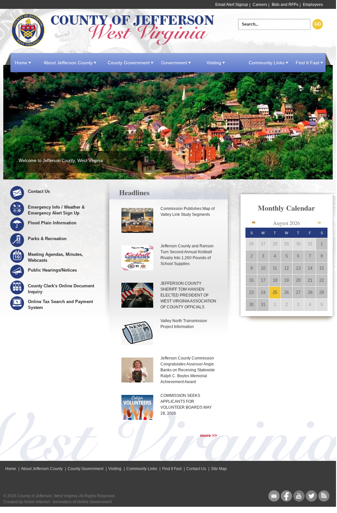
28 (275, 243)
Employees (313, 4)
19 (286, 280)
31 (310, 243)
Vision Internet (37, 502)
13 (298, 268)
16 (251, 280)
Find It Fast (307, 62)
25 (275, 292)
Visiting (213, 62)
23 (251, 292)
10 (263, 268)
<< (253, 222)
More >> (208, 435)
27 (263, 243)
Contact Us (196, 468)
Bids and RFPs (285, 4)
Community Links (266, 62)
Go (317, 24)
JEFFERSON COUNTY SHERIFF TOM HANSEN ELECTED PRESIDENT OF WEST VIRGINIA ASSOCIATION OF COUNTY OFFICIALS (188, 295)
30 (298, 243)
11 (275, 268)
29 (286, 243)
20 (298, 280)
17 (263, 280)
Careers (260, 4)
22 (321, 280)
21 (310, 280)
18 (275, 280)
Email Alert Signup (231, 4)
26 (251, 243)
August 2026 (286, 222)
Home (113, 30)
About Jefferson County (68, 62)
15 (321, 268)
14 (310, 268)
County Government (129, 62)
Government (174, 62)
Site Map (219, 468)
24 (263, 292)
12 (286, 268)
